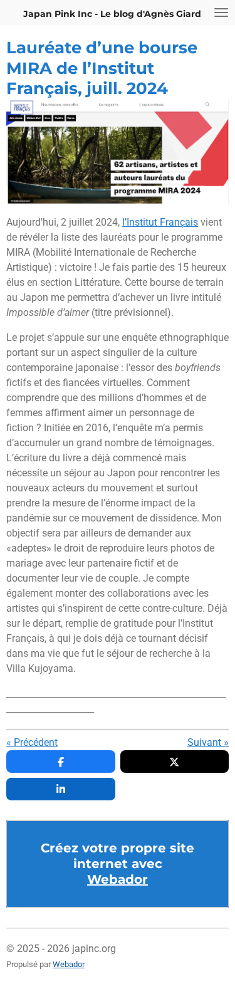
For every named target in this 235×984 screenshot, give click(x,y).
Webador (117, 879)
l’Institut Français (160, 222)
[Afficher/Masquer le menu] (221, 12)
